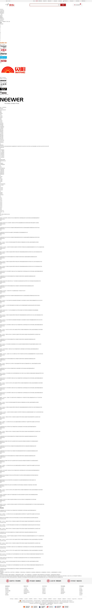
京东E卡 (80, 592)
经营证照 (61, 603)
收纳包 (1, 15)
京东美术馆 (2, 19)
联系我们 (16, 598)
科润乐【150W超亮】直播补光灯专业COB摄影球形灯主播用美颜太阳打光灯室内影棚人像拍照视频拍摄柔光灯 (19, 217)
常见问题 (6, 592)
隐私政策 (64, 598)
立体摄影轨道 (28, 572)
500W (1, 205)
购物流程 (6, 588)
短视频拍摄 (2, 126)
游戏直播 (1, 124)
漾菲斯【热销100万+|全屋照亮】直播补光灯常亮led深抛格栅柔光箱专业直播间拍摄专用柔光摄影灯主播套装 (19, 222)
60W (1, 209)
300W (1, 202)
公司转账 (44, 593)
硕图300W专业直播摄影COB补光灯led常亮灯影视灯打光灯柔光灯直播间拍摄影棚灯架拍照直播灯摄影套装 (19, 475)
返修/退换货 (63, 592)
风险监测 (59, 598)
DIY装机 (80, 589)
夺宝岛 (80, 588)
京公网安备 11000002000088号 (27, 600)
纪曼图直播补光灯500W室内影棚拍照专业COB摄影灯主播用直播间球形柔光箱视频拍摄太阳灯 (17, 285)
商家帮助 (30, 598)
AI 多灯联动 (2, 154)
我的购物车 (78, 4)
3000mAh (2, 142)
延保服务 (81, 590)
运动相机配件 (2, 164)
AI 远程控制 (2, 157)
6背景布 (59, 572)
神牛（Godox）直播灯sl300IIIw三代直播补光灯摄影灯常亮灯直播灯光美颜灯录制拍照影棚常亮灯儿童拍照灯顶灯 (20, 334)
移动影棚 (33, 572)
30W (1, 208)
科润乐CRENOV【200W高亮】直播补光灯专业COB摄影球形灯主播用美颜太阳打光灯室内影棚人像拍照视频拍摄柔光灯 (21, 271)
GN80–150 (2, 211)
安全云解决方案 (7, 575)
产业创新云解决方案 (29, 575)
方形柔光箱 (2, 169)
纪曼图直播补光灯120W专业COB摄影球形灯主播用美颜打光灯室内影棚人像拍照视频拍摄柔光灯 (17, 368)
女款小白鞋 (2, 575)
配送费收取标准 (26, 592)
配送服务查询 (26, 590)
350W (1, 203)
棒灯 (1, 177)
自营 (1, 220)
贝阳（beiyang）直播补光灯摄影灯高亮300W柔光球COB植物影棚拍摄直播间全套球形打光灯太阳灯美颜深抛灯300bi (21, 261)
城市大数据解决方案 (59, 577)
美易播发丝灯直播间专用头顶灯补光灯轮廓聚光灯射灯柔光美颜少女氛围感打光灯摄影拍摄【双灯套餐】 (18, 484)
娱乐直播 (1, 137)
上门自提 (25, 588)
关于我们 (11, 598)
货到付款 (44, 588)
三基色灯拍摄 (22, 572)
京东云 (51, 604)
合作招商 (26, 598)
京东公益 (69, 598)
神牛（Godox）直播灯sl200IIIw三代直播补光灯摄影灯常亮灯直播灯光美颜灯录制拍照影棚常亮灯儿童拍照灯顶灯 (20, 416)
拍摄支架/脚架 (2, 159)
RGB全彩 (1, 194)
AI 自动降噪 (2, 152)
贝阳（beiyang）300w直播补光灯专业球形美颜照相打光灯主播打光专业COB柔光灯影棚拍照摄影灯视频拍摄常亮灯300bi (22, 373)
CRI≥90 (1, 188)
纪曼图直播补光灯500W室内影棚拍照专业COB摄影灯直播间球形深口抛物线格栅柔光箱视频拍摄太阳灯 (18, 256)
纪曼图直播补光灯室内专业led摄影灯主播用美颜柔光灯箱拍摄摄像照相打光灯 (14, 232)
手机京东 (40, 598)
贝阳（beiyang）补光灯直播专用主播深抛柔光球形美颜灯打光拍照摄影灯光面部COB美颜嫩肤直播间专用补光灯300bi (21, 319)
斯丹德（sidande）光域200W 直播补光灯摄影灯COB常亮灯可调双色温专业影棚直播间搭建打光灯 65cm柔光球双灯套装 (21, 412)
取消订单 (62, 593)
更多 (1, 118)
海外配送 (25, 593)
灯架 (1, 166)
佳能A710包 (7, 572)
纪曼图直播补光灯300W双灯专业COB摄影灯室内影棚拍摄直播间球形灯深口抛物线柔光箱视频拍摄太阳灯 (19, 450)
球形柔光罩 (2, 174)
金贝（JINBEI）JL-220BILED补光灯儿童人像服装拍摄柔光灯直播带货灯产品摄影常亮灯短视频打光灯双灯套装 (20, 421)
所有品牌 (1, 23)
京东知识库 (2, 10)
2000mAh (2, 141)
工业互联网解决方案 (25, 577)
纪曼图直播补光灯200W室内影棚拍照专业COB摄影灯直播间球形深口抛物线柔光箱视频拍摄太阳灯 (17, 276)
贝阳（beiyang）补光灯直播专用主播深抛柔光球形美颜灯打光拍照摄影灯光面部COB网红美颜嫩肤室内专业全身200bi (21, 300)
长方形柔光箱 (2, 168)
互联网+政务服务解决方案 (40, 577)
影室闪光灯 (2, 147)
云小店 (72, 575)
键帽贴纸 (1, 17)
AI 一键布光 (2, 151)
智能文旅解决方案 (32, 577)
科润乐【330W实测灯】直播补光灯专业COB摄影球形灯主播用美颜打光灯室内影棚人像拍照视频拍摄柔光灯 (19, 348)
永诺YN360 (12, 572)
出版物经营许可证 (38, 602)
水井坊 (24, 575)
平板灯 (1, 176)
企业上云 (47, 577)
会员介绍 (6, 589)
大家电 (6, 593)
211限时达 (26, 589)
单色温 (1, 192)
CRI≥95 (1, 187)
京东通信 (81, 593)
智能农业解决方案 (52, 577)
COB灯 (1, 179)
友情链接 (45, 598)
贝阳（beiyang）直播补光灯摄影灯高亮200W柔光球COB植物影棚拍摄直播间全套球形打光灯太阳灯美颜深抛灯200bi (21, 251)
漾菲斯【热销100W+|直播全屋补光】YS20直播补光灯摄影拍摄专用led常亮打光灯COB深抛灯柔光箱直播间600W (20, 557)
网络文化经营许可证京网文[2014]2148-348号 (50, 602)
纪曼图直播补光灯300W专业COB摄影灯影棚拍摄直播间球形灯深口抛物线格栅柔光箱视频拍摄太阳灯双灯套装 (19, 227)
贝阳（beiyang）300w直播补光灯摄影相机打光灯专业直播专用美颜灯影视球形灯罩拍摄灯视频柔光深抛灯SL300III (20, 344)
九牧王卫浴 (69, 575)
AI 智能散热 (2, 149)
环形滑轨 (48, 572)
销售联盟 (49, 598)
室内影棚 (1, 135)
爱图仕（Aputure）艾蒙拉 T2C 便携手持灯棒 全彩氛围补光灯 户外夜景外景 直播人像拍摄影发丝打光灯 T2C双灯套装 (21, 397)
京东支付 (47, 604)
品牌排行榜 (2, 11)
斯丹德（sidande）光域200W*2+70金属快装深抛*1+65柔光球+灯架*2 (12, 290)
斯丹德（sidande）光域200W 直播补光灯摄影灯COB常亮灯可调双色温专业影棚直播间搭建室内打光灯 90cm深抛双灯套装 (22, 535)
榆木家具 (34, 575)
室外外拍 (1, 129)
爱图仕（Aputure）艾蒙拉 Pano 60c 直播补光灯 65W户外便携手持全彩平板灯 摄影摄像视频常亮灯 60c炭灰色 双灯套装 (21, 353)
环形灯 (1, 181)
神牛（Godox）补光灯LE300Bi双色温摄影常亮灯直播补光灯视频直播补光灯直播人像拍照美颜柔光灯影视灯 (19, 242)
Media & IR (80, 598)
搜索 (63, 4)
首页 (1, 21)
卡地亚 (63, 575)
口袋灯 (1, 180)
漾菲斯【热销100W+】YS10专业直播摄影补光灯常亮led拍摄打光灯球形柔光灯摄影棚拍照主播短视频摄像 (19, 310)
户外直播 (1, 125)
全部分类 (1, 9)
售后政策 (62, 588)
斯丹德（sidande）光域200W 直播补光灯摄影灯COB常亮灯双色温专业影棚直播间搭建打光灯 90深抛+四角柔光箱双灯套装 (22, 504)
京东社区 (54, 598)
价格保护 (62, 589)
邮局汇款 (44, 592)
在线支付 (44, 589)
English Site (74, 598)
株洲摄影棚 (44, 572)
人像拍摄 (1, 128)
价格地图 (21, 575)
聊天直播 (1, 136)
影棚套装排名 (38, 572)
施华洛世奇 (15, 577)
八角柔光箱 (2, 170)
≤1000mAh (2, 140)
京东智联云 (44, 575)
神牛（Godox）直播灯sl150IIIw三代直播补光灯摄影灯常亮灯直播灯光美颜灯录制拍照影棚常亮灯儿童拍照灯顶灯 (20, 431)
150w (1, 198)
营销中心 (35, 598)
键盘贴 (1, 16)
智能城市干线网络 (77, 575)
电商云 (66, 575)
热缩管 (11, 575)
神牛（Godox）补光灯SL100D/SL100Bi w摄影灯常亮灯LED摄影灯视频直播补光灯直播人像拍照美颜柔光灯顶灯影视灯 (21, 329)
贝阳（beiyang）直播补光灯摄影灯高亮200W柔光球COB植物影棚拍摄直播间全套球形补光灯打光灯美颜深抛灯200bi (21, 266)
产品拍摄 (1, 132)
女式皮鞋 (7, 577)
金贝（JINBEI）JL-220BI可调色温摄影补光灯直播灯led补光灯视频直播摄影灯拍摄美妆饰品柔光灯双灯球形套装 (20, 305)
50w (1, 197)
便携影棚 (17, 572)
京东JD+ (80, 594)
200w (1, 199)
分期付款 (44, 590)
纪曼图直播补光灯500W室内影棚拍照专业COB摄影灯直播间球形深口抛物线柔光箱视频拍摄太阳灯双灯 (18, 436)
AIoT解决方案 (59, 575)
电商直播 (1, 130)
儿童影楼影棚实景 (54, 572)
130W (1, 200)
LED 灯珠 (1, 185)
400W (1, 204)
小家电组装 (19, 577)
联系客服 (6, 594)
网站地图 (14, 575)
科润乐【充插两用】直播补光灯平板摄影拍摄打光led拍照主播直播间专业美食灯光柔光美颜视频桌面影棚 (19, 494)
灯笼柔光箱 (2, 171)
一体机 (1, 14)
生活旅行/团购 (7, 590)
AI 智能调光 (2, 153)
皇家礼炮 (11, 577)
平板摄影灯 (2, 572)
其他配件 (1, 163)
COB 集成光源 (2, 183)
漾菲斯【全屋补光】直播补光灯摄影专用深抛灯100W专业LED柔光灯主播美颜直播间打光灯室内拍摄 (18, 499)
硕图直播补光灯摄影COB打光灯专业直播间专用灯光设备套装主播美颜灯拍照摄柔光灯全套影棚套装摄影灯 (19, 441)
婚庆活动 (1, 134)
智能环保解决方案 (53, 575)
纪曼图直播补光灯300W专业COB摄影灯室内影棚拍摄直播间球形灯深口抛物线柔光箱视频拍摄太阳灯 (18, 446)
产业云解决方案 (39, 575)
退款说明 (62, 590)
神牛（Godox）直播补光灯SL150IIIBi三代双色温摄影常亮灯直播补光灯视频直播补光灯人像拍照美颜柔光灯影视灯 (20, 363)
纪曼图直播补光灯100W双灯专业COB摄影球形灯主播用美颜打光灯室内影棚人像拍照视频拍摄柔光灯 (18, 426)
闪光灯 (1, 120)
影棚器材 (4, 21)
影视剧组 (1, 131)
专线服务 (17, 575)
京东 (14, 5)
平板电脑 (48, 575)
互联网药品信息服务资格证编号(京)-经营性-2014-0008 (51, 600)
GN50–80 (2, 210)
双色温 (1, 193)
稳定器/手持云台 (3, 160)
